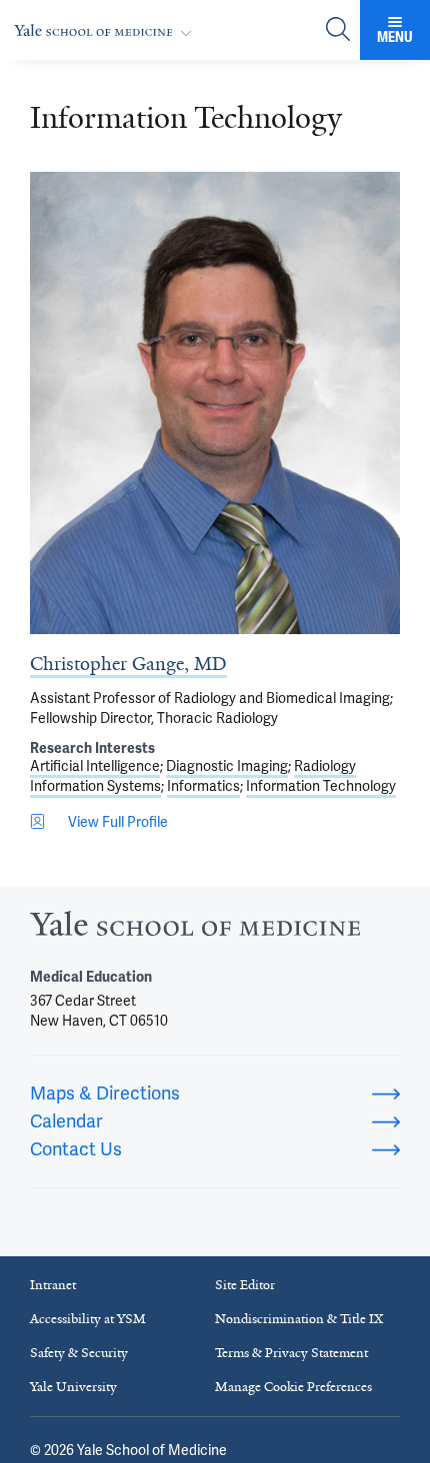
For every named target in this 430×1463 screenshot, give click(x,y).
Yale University (73, 1386)
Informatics (203, 786)
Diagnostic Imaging (227, 766)
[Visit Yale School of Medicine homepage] (195, 929)
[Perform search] (338, 30)
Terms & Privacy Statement (291, 1352)
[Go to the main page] (107, 30)
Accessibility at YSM (88, 1318)
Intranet (53, 1284)
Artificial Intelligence (95, 766)
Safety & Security (79, 1352)
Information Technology (321, 786)
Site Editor (245, 1284)
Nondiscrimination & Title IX (299, 1318)
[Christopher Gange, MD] (215, 403)
